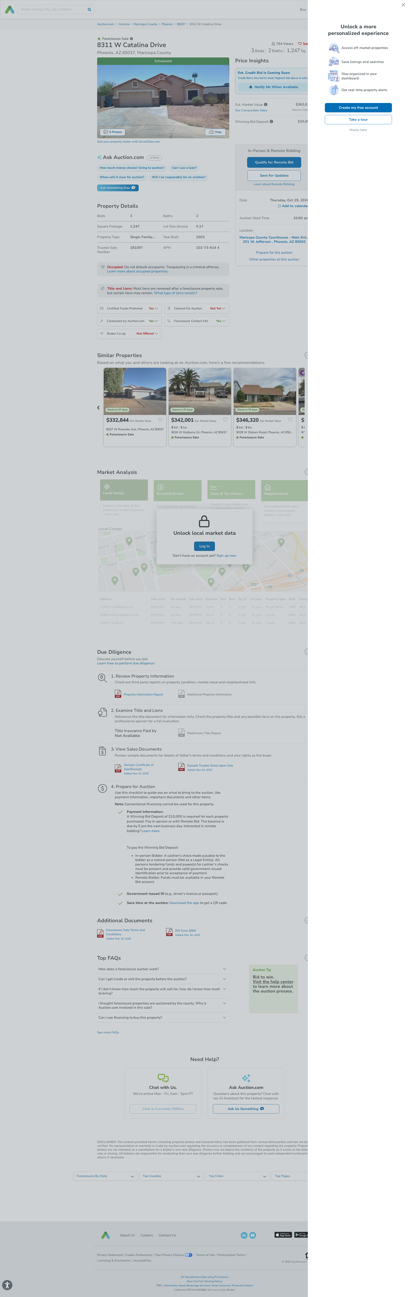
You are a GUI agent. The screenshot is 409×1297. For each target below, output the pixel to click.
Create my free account (358, 107)
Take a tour (358, 119)
